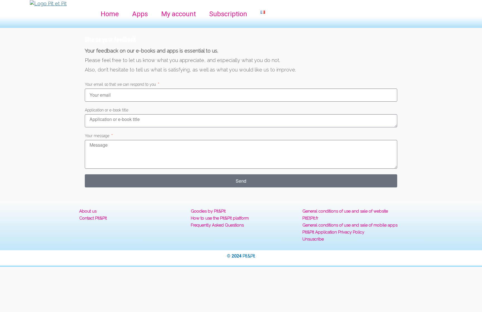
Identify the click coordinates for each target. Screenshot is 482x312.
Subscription (228, 14)
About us (88, 211)
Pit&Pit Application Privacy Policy (333, 232)
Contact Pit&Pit (93, 218)
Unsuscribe (313, 239)
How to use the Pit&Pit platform (220, 218)
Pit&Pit (249, 256)
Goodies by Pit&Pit (208, 211)
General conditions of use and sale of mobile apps (349, 225)
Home (110, 14)
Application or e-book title (106, 110)
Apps (140, 14)
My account (178, 14)
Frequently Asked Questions (217, 225)
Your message (97, 136)
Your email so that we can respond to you (121, 84)
